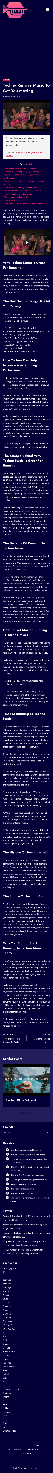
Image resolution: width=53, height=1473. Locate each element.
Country (7, 1310)
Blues (5, 1298)
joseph (7, 96)
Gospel (6, 1344)
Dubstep (7, 1317)
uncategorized (9, 1430)
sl (3, 1419)
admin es (7, 1280)
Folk (5, 1336)
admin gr (7, 1287)
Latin (5, 1378)
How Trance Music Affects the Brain (11, 1038)
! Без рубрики (9, 1268)
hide (31, 164)
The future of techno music (15, 200)
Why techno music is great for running (20, 168)
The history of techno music (16, 197)
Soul (5, 1423)
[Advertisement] (26, 46)
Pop (5, 1404)
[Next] (46, 1088)
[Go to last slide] (7, 1088)
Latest (6, 80)
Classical (7, 1306)
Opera (6, 1396)
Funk (5, 1340)
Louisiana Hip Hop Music (42, 1038)
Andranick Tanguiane (27, 152)
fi (3, 1332)
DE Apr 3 (7, 1313)
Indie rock (7, 1363)
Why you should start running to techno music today (26, 203)
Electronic (7, 1321)
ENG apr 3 (7, 1325)
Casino (6, 1302)
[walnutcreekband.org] (15, 9)
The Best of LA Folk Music (21, 1100)
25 (4, 1272)
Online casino (9, 1393)
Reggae (6, 1412)
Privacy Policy (36, 1449)
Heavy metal (9, 1351)
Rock (5, 1415)
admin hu (7, 1291)
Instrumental (9, 1366)
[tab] (21, 1113)
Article (6, 1295)
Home (38, 1445)
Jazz (5, 1370)
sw (4, 1427)
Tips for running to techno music (18, 194)
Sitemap (26, 1453)
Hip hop (6, 1355)
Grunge (6, 1347)
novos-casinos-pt (11, 1389)
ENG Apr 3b (8, 1329)
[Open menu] (47, 9)
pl (4, 1400)
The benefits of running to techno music (21, 187)
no (4, 1385)
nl (4, 1381)
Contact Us (15, 1449)
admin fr (7, 1283)
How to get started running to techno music (22, 190)
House (6, 1359)
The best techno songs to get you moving (21, 171)
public (5, 1408)
